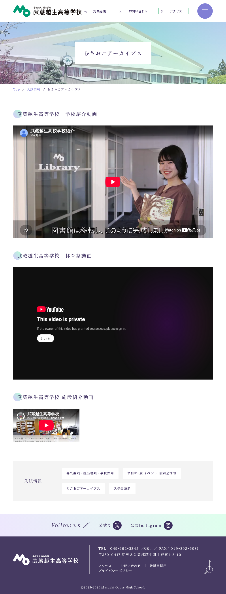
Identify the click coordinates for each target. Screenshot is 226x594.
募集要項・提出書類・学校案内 (90, 473)
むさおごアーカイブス (83, 488)
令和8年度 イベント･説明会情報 (151, 473)
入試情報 (33, 480)
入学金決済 (122, 488)
